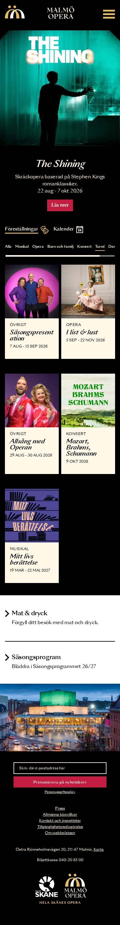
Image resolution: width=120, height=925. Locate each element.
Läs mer (60, 205)
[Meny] (109, 14)
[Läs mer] (60, 90)
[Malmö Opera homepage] (15, 12)
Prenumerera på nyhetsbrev (60, 782)
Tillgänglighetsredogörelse (60, 827)
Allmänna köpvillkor (60, 814)
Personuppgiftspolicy (60, 792)
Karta (99, 849)
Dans (112, 246)
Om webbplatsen (60, 833)
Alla (8, 246)
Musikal (22, 246)
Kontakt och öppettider (60, 820)
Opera (38, 246)
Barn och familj (60, 246)
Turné (100, 246)
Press (60, 808)
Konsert (84, 246)
